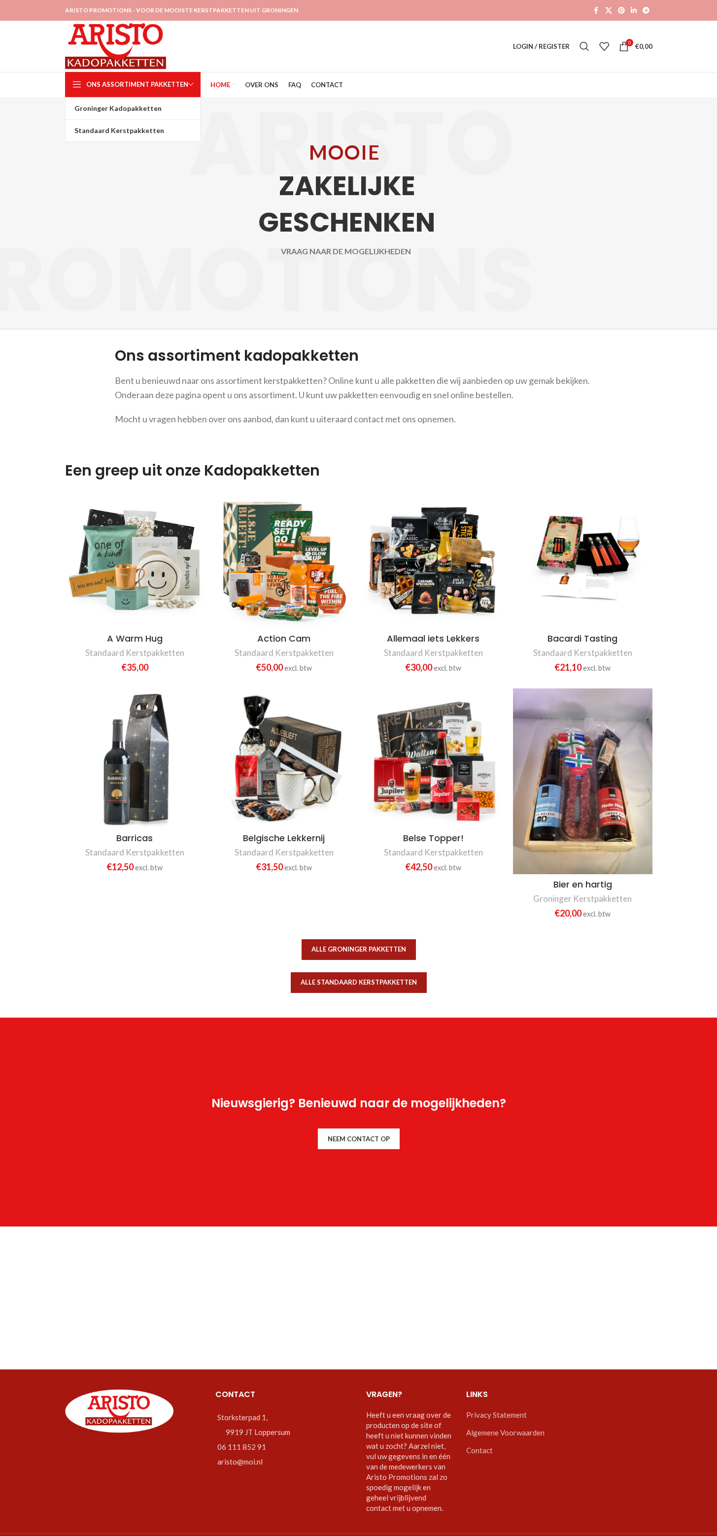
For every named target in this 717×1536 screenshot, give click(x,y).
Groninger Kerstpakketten (582, 898)
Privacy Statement (496, 1414)
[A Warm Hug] (135, 558)
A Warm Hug (135, 638)
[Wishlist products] (604, 46)
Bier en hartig (582, 884)
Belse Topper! (433, 838)
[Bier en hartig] (582, 781)
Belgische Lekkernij (284, 838)
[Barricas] (135, 758)
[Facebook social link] (596, 10)
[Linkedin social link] (634, 10)
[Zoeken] (584, 46)
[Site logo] (115, 45)
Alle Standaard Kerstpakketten (359, 982)
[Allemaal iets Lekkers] (433, 558)
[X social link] (608, 10)
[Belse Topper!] (433, 758)
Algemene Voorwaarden (505, 1432)
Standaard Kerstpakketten (134, 653)
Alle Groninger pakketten (358, 949)
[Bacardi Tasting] (582, 558)
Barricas (134, 838)
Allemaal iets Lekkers (433, 638)
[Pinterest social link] (621, 10)
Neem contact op (359, 1139)
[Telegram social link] (646, 10)
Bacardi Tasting (582, 638)
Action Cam (283, 638)
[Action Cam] (284, 558)
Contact (479, 1450)
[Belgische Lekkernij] (284, 758)
